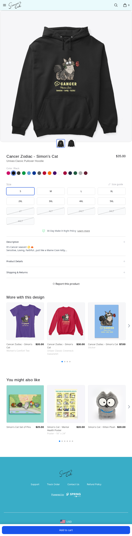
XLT (51, 211)
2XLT (81, 211)
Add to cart (66, 530)
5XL (111, 201)
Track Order (53, 484)
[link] (25, 321)
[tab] (61, 143)
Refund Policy (94, 484)
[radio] (20, 191)
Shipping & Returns (17, 272)
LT (20, 211)
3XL (51, 201)
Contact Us (73, 484)
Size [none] (8, 184)
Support (35, 484)
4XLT (20, 221)
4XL (81, 201)
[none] (115, 184)
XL (111, 191)
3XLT (111, 211)
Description (12, 241)
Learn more (83, 230)
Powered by (57, 494)
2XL (20, 201)
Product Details (14, 261)
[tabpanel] (66, 76)
